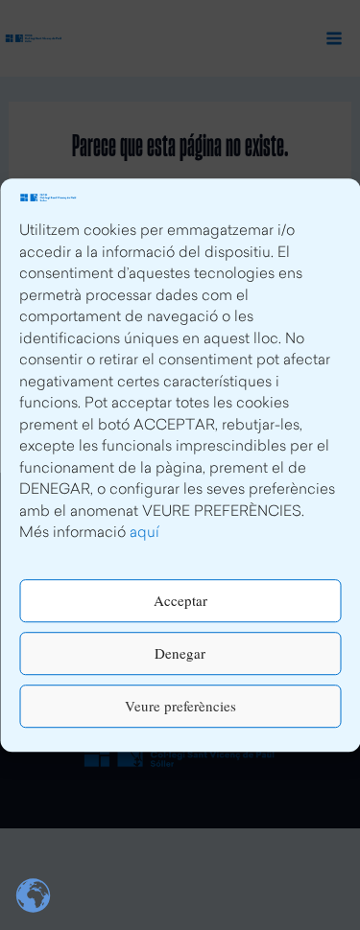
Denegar (180, 653)
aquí (144, 533)
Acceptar (180, 600)
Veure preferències (180, 705)
